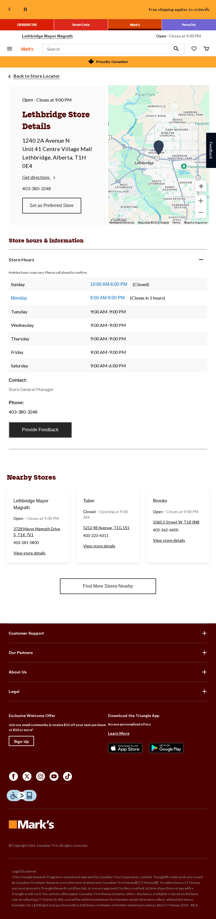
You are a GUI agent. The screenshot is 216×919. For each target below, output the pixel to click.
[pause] (25, 9)
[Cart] (206, 49)
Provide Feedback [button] (40, 429)
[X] (27, 776)
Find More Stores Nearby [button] (108, 586)
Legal (14, 691)
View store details (30, 552)
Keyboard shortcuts (121, 222)
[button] (176, 49)
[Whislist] (194, 49)
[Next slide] (206, 9)
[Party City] (189, 24)
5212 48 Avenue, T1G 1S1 (106, 527)
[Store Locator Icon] (17, 36)
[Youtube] (54, 776)
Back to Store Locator (37, 75)
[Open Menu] (9, 49)
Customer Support (26, 633)
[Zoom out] (200, 212)
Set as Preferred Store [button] (52, 205)
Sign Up (21, 741)
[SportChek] (81, 24)
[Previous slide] (9, 9)
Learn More (118, 733)
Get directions (36, 177)
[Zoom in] (200, 200)
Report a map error (196, 222)
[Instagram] (40, 776)
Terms (176, 222)
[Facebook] (13, 776)
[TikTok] (67, 776)
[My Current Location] (200, 186)
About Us (18, 672)
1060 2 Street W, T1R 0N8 (176, 522)
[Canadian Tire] (27, 24)
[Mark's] (135, 24)
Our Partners (21, 652)
